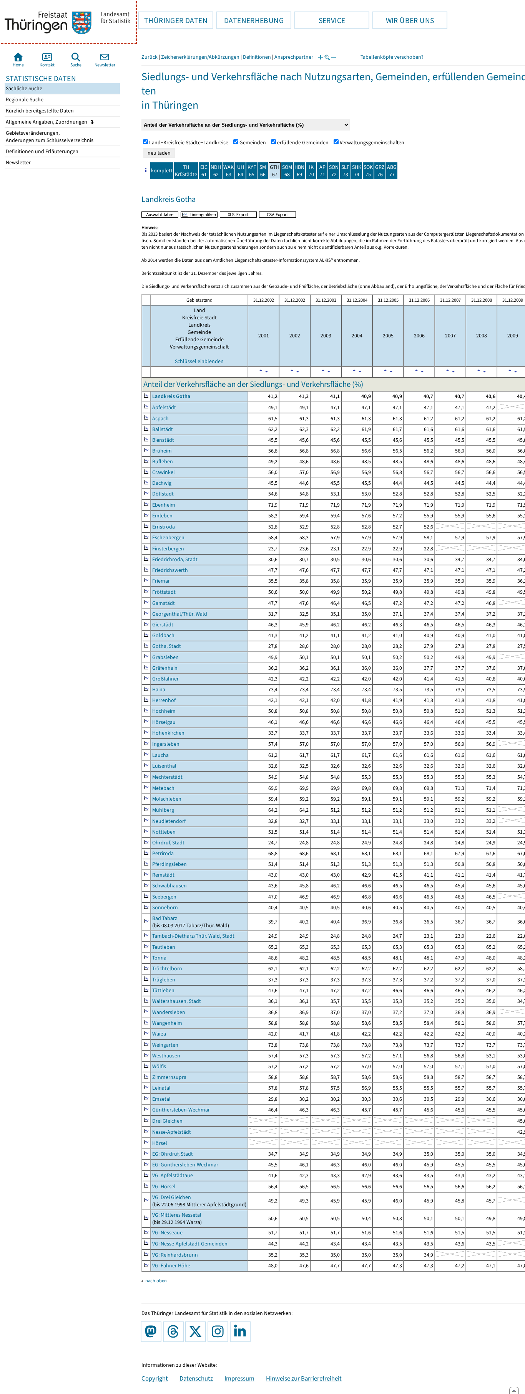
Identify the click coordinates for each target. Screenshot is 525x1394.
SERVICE (319, 20)
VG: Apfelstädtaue (172, 1175)
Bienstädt (163, 440)
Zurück (149, 57)
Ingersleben (165, 744)
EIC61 (204, 171)
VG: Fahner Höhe (171, 1265)
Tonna (159, 957)
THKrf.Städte (186, 171)
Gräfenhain (165, 668)
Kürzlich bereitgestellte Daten (39, 110)
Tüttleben (163, 990)
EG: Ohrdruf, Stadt (172, 1154)
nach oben (156, 1280)
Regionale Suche (24, 99)
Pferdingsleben (169, 864)
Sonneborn (165, 907)
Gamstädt (163, 603)
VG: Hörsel (164, 1186)
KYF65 (252, 171)
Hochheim (164, 711)
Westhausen (166, 1055)
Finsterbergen (168, 548)
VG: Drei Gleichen (171, 1197)
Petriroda (163, 853)
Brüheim (162, 450)
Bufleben (162, 461)
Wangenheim (167, 1023)
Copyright (154, 1378)
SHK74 (356, 171)
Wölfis (159, 1066)
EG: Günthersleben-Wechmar (185, 1164)
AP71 (322, 171)
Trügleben (163, 979)
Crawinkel (163, 472)
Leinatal (161, 1088)
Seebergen (164, 896)
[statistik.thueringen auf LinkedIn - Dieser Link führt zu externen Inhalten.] (242, 1331)
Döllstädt (163, 493)
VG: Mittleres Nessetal (176, 1215)
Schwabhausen (169, 885)
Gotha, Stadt (166, 646)
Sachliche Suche (23, 88)
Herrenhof (164, 700)
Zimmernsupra (169, 1077)
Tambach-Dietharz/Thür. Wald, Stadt (193, 936)
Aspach (160, 418)
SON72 (334, 171)
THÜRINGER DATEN (173, 20)
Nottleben (164, 832)
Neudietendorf (169, 821)
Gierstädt (162, 624)
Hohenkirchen (168, 733)
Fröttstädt (164, 592)
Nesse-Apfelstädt (171, 1132)
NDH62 (216, 171)
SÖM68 (287, 171)
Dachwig (161, 483)
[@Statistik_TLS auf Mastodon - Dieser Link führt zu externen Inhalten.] (152, 1331)
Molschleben (166, 799)
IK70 (311, 171)
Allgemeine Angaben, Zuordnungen (47, 122)
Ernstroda (163, 526)
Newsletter (18, 162)
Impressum (239, 1378)
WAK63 (228, 171)
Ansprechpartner (293, 57)
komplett (162, 170)
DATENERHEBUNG (250, 20)
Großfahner (165, 678)
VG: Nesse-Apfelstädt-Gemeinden (190, 1243)
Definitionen (257, 57)
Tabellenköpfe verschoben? (392, 57)
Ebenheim (163, 505)
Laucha (160, 755)
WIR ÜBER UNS (403, 20)
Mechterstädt (167, 777)
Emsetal (161, 1099)
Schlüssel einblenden (199, 361)
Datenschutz (196, 1378)
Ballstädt (162, 429)
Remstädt (163, 875)
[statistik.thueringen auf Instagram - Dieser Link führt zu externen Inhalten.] (219, 1331)
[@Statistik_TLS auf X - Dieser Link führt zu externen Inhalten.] (197, 1331)
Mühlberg (163, 810)
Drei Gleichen (167, 1121)
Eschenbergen (168, 537)
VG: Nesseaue (167, 1232)
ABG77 (392, 171)
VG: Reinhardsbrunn (175, 1255)
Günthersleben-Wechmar (181, 1109)
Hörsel (159, 1143)
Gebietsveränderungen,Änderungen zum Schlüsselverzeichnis (49, 136)
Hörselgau (164, 722)
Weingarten (165, 1045)
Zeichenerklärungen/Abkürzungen (200, 57)
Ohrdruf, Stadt (168, 842)
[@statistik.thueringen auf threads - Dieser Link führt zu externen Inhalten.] (175, 1331)
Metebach (163, 788)
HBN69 (299, 171)
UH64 (240, 171)
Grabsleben (165, 657)
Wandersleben (168, 1012)
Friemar (161, 581)
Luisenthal (164, 766)
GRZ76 (380, 171)
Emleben (162, 515)
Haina (158, 689)
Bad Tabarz (164, 918)
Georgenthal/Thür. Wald (179, 614)
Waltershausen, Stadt (176, 1001)
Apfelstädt (164, 407)
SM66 (262, 171)
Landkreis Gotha (171, 396)
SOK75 (368, 171)
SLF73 (345, 171)
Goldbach (163, 635)
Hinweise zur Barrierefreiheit (304, 1378)
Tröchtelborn (167, 968)
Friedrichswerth (170, 570)
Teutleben (163, 947)
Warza (159, 1033)
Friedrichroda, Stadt (175, 559)
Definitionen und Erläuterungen (41, 151)
